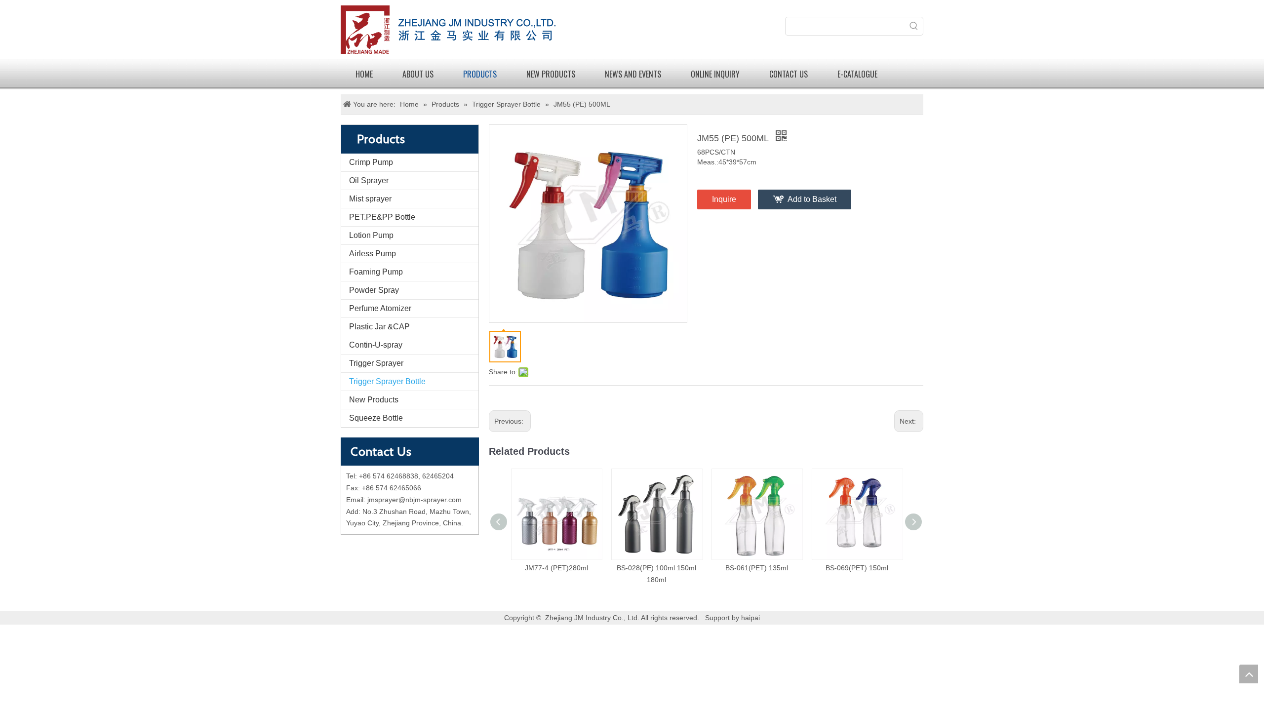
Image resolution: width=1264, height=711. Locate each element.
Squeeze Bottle (376, 418)
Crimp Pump (371, 162)
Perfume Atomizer (380, 308)
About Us (418, 74)
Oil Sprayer (369, 180)
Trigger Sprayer (376, 363)
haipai (750, 618)
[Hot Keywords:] (914, 26)
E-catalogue (857, 74)
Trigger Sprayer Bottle (387, 381)
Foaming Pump (376, 272)
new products (550, 74)
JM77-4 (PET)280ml (556, 568)
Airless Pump (372, 253)
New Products (373, 399)
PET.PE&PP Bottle (382, 217)
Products (480, 74)
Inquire (724, 199)
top (1248, 674)
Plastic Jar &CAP (379, 326)
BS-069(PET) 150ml (857, 568)
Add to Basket (812, 199)
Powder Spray (374, 290)
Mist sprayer (370, 199)
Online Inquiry (715, 74)
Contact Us (788, 74)
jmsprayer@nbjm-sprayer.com (414, 500)
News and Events (633, 74)
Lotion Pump (371, 235)
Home (364, 74)
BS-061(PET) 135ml (756, 568)
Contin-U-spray (375, 345)
